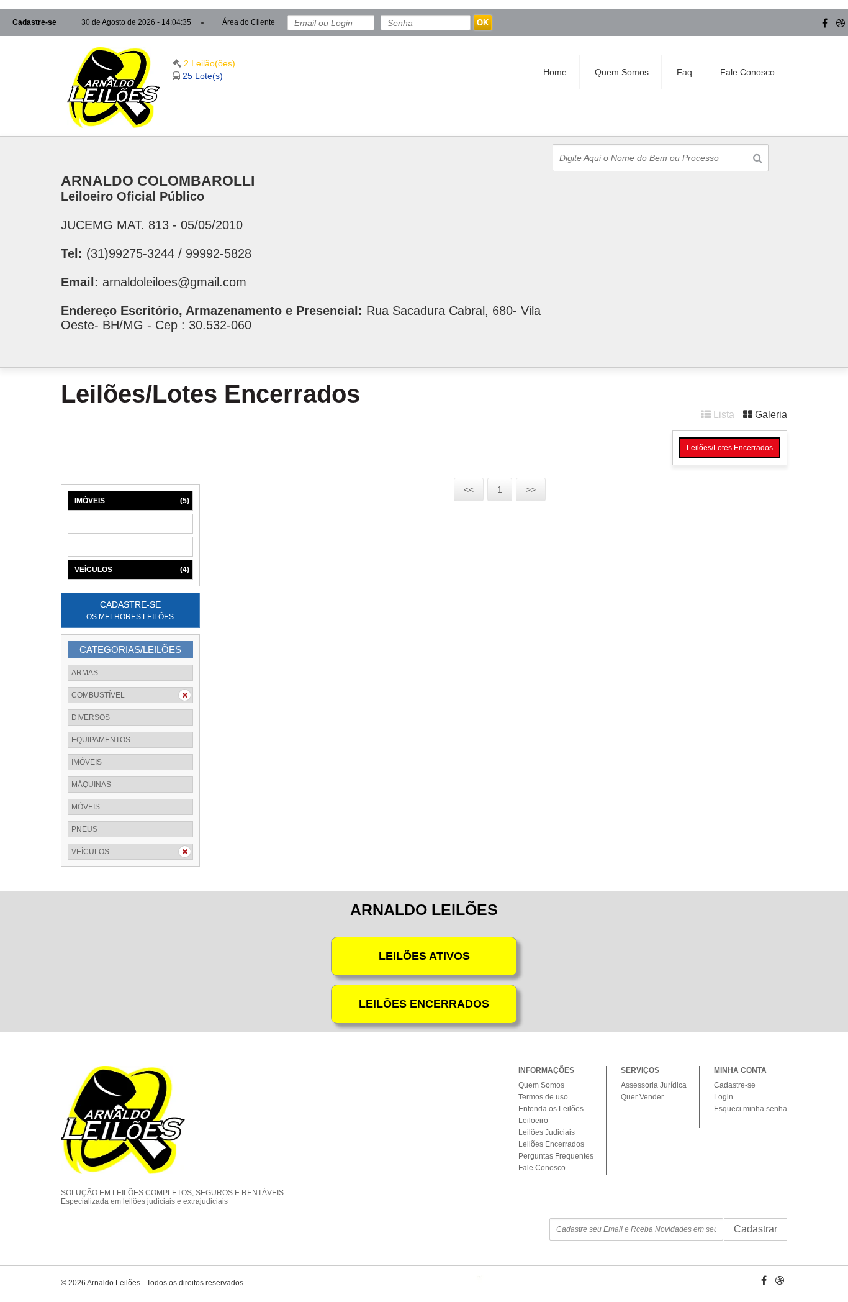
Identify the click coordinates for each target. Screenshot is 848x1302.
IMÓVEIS (131, 500)
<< (469, 489)
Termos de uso (543, 1097)
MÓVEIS (131, 546)
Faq (684, 72)
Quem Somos (622, 72)
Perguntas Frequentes (555, 1156)
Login (723, 1097)
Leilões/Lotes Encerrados (730, 448)
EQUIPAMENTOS (100, 739)
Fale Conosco (747, 72)
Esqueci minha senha (750, 1108)
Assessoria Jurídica (654, 1085)
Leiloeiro (533, 1120)
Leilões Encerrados (551, 1144)
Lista (722, 414)
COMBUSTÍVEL (98, 695)
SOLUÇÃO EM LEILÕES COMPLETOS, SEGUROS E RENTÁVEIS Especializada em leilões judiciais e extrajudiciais (172, 1197)
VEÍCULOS (131, 569)
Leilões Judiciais (546, 1132)
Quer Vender (642, 1097)
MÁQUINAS (131, 523)
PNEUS (84, 829)
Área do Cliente (248, 22)
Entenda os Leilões (551, 1108)
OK (483, 22)
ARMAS (84, 672)
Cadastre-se (34, 22)
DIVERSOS (90, 717)
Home (555, 72)
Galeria (769, 414)
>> (531, 489)
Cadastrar (755, 1229)
